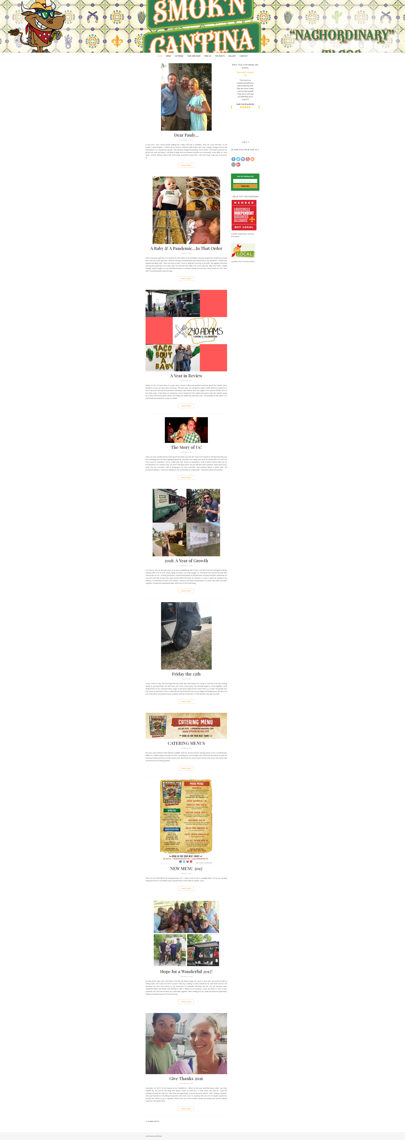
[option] (246, 105)
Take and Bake (193, 56)
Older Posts (153, 1121)
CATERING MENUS (186, 743)
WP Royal (159, 1136)
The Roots (220, 56)
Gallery (232, 56)
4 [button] (248, 142)
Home (159, 56)
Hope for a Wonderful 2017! (186, 971)
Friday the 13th (186, 674)
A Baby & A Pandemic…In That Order (186, 248)
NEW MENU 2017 (186, 868)
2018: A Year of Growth (186, 560)
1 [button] (242, 142)
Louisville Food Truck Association (243, 261)
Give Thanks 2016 (186, 1078)
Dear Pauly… (186, 135)
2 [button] (244, 142)
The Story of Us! (186, 447)
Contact (244, 56)
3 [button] (246, 142)
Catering (179, 56)
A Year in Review (186, 375)
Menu (168, 56)
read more (186, 165)
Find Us (207, 56)
